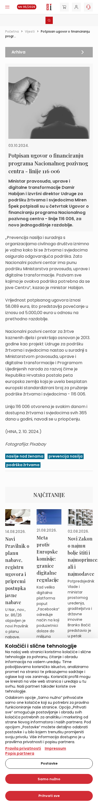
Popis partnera (19, 753)
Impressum (55, 748)
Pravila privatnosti (23, 748)
